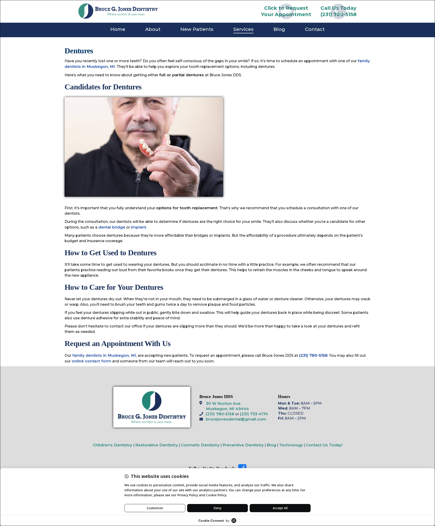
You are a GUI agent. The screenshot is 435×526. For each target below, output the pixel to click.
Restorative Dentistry (156, 445)
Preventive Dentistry (243, 445)
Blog (271, 445)
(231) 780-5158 (220, 414)
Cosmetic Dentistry (200, 445)
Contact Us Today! (324, 445)
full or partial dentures (181, 75)
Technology (291, 445)
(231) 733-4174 (254, 414)
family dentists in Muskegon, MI (104, 355)
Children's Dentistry (112, 445)
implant (138, 227)
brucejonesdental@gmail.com (236, 419)
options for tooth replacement (187, 208)
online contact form (91, 361)
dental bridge (111, 227)
